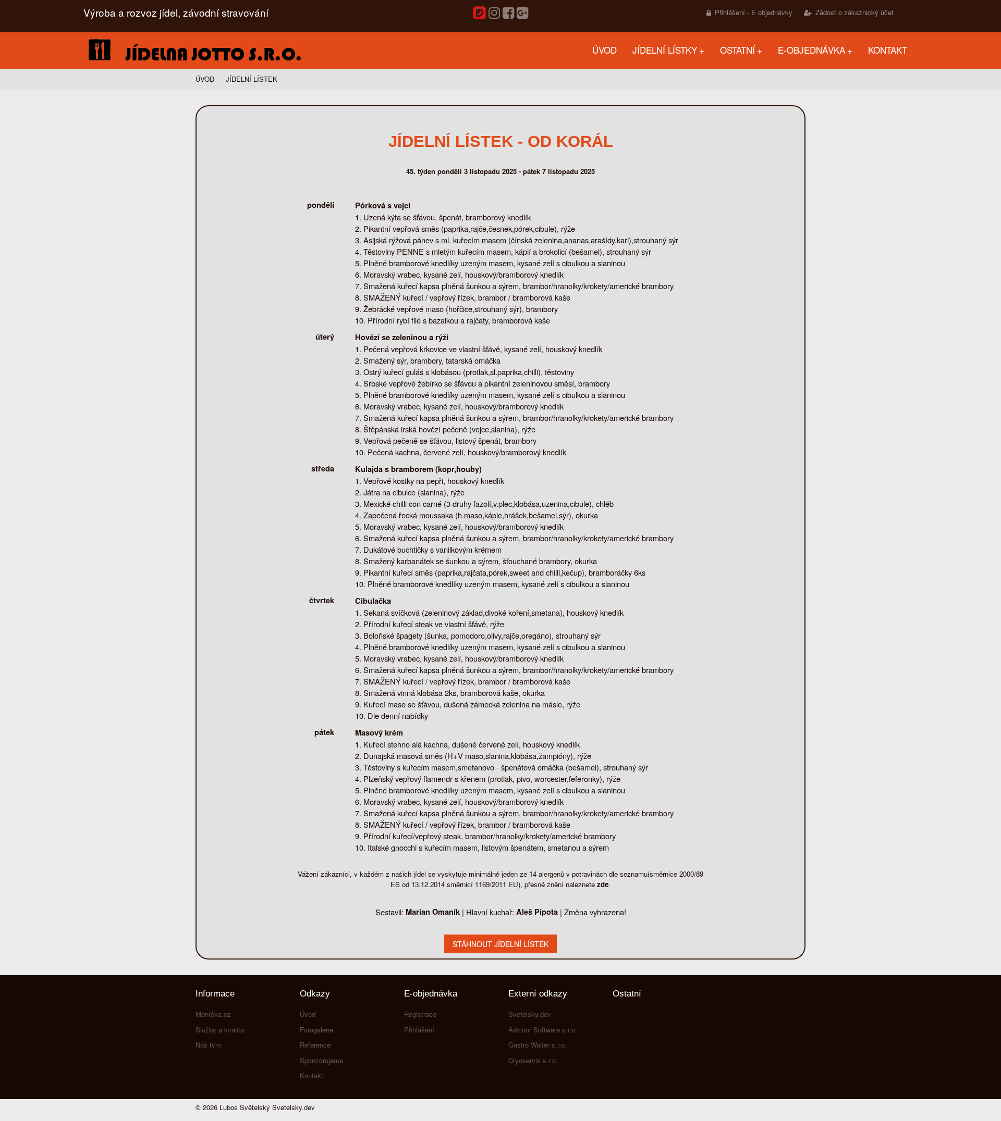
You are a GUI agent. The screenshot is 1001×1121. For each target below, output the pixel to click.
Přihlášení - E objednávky (753, 12)
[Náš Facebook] (508, 13)
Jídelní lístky (664, 49)
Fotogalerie (316, 1030)
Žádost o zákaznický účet (854, 12)
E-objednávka (811, 49)
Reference (315, 1045)
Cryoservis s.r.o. (533, 1060)
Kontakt (887, 49)
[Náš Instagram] (494, 13)
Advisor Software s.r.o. (542, 1030)
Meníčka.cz (213, 1014)
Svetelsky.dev (529, 1014)
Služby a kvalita (220, 1030)
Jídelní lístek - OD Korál (500, 141)
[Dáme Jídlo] (479, 16)
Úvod (604, 49)
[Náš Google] (522, 13)
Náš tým (208, 1045)
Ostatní (737, 49)
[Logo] (192, 50)
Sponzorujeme (321, 1060)
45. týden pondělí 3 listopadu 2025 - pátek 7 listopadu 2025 (500, 171)
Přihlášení (419, 1030)
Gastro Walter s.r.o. (537, 1045)
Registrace (420, 1014)
